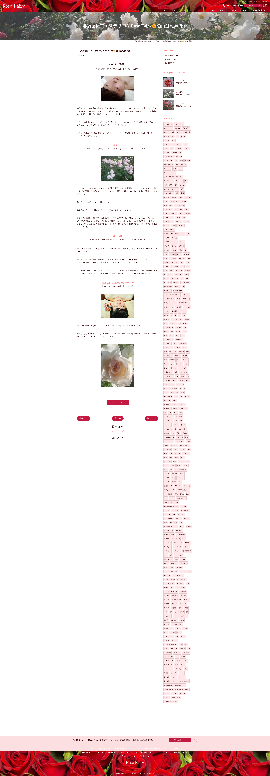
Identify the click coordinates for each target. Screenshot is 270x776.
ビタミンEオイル (169, 437)
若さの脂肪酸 (168, 494)
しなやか (178, 327)
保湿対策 (166, 595)
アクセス (166, 697)
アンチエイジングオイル (180, 616)
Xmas (182, 376)
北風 (165, 469)
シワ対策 (183, 506)
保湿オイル (172, 368)
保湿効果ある (168, 356)
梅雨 (170, 612)
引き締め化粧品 (184, 445)
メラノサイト (178, 669)
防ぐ (182, 266)
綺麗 (165, 335)
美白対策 (166, 510)
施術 (172, 148)
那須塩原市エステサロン (171, 262)
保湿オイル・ (168, 372)
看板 (184, 315)
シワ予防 (174, 640)
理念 (174, 169)
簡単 (172, 331)
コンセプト (182, 677)
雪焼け (166, 465)
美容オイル (178, 486)
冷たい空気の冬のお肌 (170, 388)
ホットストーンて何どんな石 (172, 144)
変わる (170, 274)
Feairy (186, 209)
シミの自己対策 (183, 323)
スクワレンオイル (169, 229)
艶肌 (181, 522)
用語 (183, 217)
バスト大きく (168, 559)
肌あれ (166, 563)
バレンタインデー (184, 461)
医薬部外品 (179, 417)
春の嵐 (183, 559)
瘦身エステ (182, 258)
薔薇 (186, 608)
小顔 (165, 522)
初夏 (165, 612)
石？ (173, 140)
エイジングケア (180, 587)
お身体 (177, 457)
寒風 (178, 360)
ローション (167, 425)
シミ (187, 234)
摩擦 (172, 587)
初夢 (181, 412)
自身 (186, 669)
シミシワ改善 (177, 547)
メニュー (174, 693)
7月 (181, 644)
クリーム (176, 425)
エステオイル (184, 372)
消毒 (165, 360)
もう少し (166, 478)
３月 (180, 482)
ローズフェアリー (184, 303)
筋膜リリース (168, 665)
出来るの (166, 250)
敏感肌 (174, 482)
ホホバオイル (168, 209)
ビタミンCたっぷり (170, 514)
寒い (182, 457)
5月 (182, 181)
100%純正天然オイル (183, 490)
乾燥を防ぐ (179, 339)
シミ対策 (174, 238)
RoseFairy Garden (169, 173)
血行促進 (189, 526)
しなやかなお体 (168, 327)
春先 (165, 498)
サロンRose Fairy (169, 156)
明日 (181, 396)
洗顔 (187, 494)
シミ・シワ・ (173, 522)
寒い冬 (182, 473)
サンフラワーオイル (170, 213)
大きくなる (179, 270)
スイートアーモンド (184, 213)
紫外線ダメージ (168, 628)
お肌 (165, 323)
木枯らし (177, 356)
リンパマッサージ (174, 453)
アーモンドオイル (169, 579)
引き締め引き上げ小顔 (170, 526)
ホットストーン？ (169, 136)
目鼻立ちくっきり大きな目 (172, 539)
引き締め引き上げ (177, 624)
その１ (184, 331)
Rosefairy (187, 160)
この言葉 (186, 221)
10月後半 (178, 307)
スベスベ (183, 595)
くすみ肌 (185, 628)
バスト (171, 270)
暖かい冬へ (179, 364)
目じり (166, 278)
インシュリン (168, 669)
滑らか (179, 632)
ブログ (178, 217)
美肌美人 (174, 473)
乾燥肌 (186, 465)
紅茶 (177, 656)
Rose (176, 160)
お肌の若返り (180, 441)
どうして (181, 246)
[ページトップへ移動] (194, 740)
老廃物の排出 (185, 510)
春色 (165, 453)
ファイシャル (168, 429)
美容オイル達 (168, 486)
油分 (165, 368)
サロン (166, 148)
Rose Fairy (177, 128)
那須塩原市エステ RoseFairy (177, 201)
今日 (177, 376)
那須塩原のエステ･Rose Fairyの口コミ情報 (176, 681)
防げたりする (174, 266)
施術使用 (166, 152)
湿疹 (186, 437)
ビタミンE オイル (178, 575)
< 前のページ (84, 418)
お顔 (170, 469)
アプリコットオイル (170, 303)
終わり (187, 396)
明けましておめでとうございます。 (174, 404)
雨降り (180, 608)
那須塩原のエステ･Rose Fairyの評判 (174, 685)
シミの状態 (172, 323)
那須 (170, 185)
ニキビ (179, 254)
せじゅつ (179, 156)
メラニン (186, 547)
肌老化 (178, 628)
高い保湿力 (179, 567)
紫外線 (166, 587)
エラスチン (176, 551)
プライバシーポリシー (170, 701)
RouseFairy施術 (168, 164)
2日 (170, 412)
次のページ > (152, 418)
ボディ (166, 315)
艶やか (183, 665)
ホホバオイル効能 (184, 380)
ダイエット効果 (177, 543)
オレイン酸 (187, 486)
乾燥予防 (166, 604)
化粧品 (166, 445)
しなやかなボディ (169, 583)
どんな (183, 136)
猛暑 (165, 205)
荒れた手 (172, 360)
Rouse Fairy (167, 169)
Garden (180, 169)
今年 (176, 396)
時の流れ (176, 282)
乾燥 (177, 335)
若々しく (166, 311)
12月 (174, 343)
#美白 (112, 438)
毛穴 (176, 421)
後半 (165, 185)
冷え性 (182, 620)
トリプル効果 (181, 534)
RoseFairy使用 (182, 368)
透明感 (166, 673)
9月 (182, 278)
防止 (182, 262)
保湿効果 (181, 351)
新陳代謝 (166, 624)
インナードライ (179, 612)
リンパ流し (167, 543)
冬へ (172, 364)
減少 (186, 274)
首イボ (183, 636)
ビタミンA (174, 648)
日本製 (183, 425)
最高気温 (166, 433)
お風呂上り (180, 478)
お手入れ (184, 433)
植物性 (179, 465)
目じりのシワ (174, 278)
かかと (175, 449)
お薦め (180, 197)
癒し (183, 539)
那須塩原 (166, 677)
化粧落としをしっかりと (171, 502)
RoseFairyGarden (168, 181)
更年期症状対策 (176, 600)
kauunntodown (168, 396)
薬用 (181, 421)
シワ (187, 262)
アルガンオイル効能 (170, 380)
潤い (185, 644)
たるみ (182, 673)
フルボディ (179, 148)
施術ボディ (179, 530)
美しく (188, 441)
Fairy (181, 160)
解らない (178, 221)
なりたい (177, 347)
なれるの (172, 254)
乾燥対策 (166, 319)
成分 (173, 225)
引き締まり (167, 547)
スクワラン (185, 295)
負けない (185, 356)
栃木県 (187, 319)
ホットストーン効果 (170, 197)
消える (174, 250)
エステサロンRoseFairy (170, 242)
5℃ (173, 433)
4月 (177, 181)
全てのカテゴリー (171, 55)
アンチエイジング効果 (170, 571)
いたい (171, 335)
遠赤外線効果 (182, 343)
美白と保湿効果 (179, 494)
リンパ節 (174, 604)
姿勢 (188, 648)
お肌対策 (166, 482)
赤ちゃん (177, 286)
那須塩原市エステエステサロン (173, 177)
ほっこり (185, 360)
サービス (166, 693)
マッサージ (183, 604)
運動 (189, 258)
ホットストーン (179, 124)
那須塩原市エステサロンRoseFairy (174, 234)
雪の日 (166, 392)
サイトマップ (144, 756)
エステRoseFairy (168, 339)
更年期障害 (172, 258)
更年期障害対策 (186, 551)
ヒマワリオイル (168, 376)
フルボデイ (188, 197)
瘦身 (165, 201)
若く (165, 555)
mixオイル (167, 575)
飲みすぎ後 (172, 351)
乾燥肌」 (186, 600)
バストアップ (178, 555)
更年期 (166, 648)
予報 (178, 433)
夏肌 (165, 632)
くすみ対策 (175, 510)
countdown (167, 400)
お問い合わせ (176, 697)
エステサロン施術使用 (183, 132)
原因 (165, 270)
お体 (185, 327)
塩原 (176, 185)
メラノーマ (185, 652)
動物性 (173, 465)
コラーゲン (167, 551)
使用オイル (167, 290)
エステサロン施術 (169, 132)
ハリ (187, 583)
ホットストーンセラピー (171, 189)
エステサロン (168, 128)
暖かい (166, 364)
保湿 (176, 372)
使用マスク (185, 453)
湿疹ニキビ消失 (168, 567)
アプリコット (186, 299)
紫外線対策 (183, 591)
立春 (189, 449)
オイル (187, 148)
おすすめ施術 (182, 429)
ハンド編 (166, 473)
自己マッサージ (168, 307)
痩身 (174, 461)
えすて (186, 144)
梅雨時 (174, 608)
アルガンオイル (179, 205)
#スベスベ (121, 438)
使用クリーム (168, 421)
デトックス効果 (168, 656)
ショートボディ (168, 193)
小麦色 (180, 250)
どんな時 (166, 246)
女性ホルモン (178, 274)
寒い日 (184, 347)
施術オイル (175, 595)
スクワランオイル (169, 299)
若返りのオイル (168, 636)
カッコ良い (174, 673)
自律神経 (187, 543)
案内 (170, 205)
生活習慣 (187, 270)
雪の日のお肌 (174, 392)
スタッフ (182, 693)
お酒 (165, 351)
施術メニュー (168, 160)
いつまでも (187, 307)
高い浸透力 (174, 563)
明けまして (167, 408)
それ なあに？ (168, 221)
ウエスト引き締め (169, 534)
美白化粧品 (174, 445)
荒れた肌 (172, 632)
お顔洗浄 (186, 518)
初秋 (187, 278)
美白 (165, 254)
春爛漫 (177, 559)
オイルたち (167, 343)
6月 (186, 181)
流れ (169, 282)
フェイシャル (168, 124)
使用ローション (168, 417)
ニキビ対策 (167, 652)
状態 (187, 351)
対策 (165, 258)
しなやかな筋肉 (181, 579)
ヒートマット (168, 347)
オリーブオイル (168, 217)
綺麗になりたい (181, 498)
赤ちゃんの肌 (168, 286)
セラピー (182, 185)
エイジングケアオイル (170, 591)
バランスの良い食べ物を (171, 506)
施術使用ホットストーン (179, 311)
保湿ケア (178, 518)
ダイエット (180, 583)
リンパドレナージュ (182, 660)
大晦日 (175, 400)
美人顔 (166, 331)
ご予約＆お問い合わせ (253, 5)
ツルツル (166, 600)
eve (188, 376)
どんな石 (166, 140)
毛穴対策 (166, 608)
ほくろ (182, 242)
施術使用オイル (176, 152)
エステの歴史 (185, 282)
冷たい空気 (180, 384)
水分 (186, 364)
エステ (174, 677)
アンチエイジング (177, 319)
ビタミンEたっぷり (185, 571)
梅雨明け (182, 648)
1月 (165, 412)
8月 (182, 189)
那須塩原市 (186, 128)
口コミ (183, 656)
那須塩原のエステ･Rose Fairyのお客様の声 (176, 689)
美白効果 (166, 640)
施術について (170, 63)
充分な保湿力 (184, 563)
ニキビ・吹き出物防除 (170, 644)
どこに (174, 246)
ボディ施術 (167, 449)
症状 (165, 457)
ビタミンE (180, 437)
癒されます (181, 514)
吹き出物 (186, 254)
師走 (182, 392)
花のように (176, 652)
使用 (177, 193)
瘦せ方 (178, 331)
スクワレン (180, 225)
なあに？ (166, 225)
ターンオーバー (168, 441)
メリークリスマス (169, 384)
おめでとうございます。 (180, 408)
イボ (177, 636)
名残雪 (182, 526)
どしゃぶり (167, 616)
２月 (173, 478)
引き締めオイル (177, 290)
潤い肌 (177, 665)
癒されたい (174, 620)
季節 (182, 335)
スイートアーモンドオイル (172, 295)
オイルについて (170, 59)
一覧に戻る (117, 418)
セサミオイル (178, 209)
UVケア (171, 498)
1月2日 (175, 412)
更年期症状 (167, 461)
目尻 (170, 555)
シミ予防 (166, 238)
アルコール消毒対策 (180, 469)
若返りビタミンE (169, 490)
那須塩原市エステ (181, 164)
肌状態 (166, 620)
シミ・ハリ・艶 (168, 530)
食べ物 (166, 266)
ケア (187, 266)
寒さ (170, 457)
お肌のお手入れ (168, 518)
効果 (182, 193)
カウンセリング (168, 660)
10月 (178, 299)
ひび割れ (182, 449)
